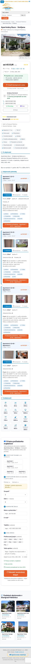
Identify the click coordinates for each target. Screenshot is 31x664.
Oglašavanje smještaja (18, 655)
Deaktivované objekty (7, 657)
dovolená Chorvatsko (8, 659)
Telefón (9, 525)
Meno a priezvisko (10, 510)
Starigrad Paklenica (21, 21)
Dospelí (7, 491)
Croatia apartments (24, 657)
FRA (10, 542)
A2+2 (17, 68)
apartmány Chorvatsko (19, 659)
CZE (5, 539)
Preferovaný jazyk (13, 536)
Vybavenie (8, 195)
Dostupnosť (17, 195)
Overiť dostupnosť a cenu (16, 85)
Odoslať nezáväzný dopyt (16, 573)
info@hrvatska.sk (19, 652)
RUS (15, 542)
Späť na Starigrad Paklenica (10, 124)
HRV (20, 542)
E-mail (6, 517)
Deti (9, 499)
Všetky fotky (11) (25, 57)
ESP (5, 542)
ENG (10, 539)
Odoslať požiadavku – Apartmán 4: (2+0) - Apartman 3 (16, 392)
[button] (15, 118)
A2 (21, 68)
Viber (23, 106)
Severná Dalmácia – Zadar (7, 21)
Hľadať (5, 18)
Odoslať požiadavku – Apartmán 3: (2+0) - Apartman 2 (16, 336)
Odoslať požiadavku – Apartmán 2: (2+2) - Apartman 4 (16, 281)
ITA (20, 539)
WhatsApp (10, 106)
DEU (15, 539)
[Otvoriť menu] (2, 1)
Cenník (25, 195)
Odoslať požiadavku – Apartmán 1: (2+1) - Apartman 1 (16, 225)
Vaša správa (11, 548)
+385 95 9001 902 (10, 101)
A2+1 (14, 68)
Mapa (16, 110)
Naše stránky (16, 657)
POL (5, 545)
